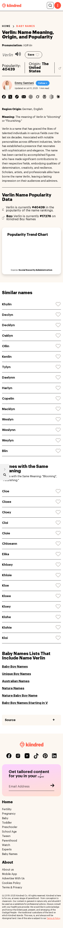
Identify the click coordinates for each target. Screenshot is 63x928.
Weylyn (8, 440)
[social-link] (8, 755)
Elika (5, 554)
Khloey (7, 564)
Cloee (6, 501)
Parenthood (9, 840)
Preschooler (9, 827)
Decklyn (8, 325)
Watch (6, 845)
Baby (5, 818)
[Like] (58, 304)
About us (8, 869)
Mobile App (9, 874)
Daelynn (8, 377)
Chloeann (9, 543)
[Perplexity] (44, 96)
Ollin (5, 346)
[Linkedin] (17, 96)
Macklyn (8, 409)
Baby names (25, 26)
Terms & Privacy (12, 887)
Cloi (5, 522)
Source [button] (10, 720)
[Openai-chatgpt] (31, 96)
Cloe (5, 491)
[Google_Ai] (51, 96)
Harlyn (7, 388)
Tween (6, 836)
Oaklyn (7, 335)
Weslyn (7, 419)
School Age (9, 831)
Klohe (6, 617)
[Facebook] (4, 96)
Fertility (6, 809)
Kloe (5, 585)
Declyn (7, 314)
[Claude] (58, 96)
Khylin (7, 304)
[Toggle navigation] (57, 5)
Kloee (6, 596)
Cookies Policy (11, 883)
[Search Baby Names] (4, 475)
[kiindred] (11, 5)
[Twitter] (10, 96)
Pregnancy (8, 813)
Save (31, 54)
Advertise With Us (13, 878)
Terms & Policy (53, 918)
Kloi (5, 637)
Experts (7, 849)
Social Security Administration (35, 270)
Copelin (8, 398)
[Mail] (24, 96)
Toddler (7, 822)
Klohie (7, 627)
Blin (5, 450)
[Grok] (37, 96)
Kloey (6, 606)
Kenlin (7, 356)
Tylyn (6, 367)
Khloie (7, 575)
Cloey (6, 512)
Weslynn (8, 429)
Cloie (6, 533)
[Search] (50, 5)
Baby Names (9, 854)
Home (6, 26)
